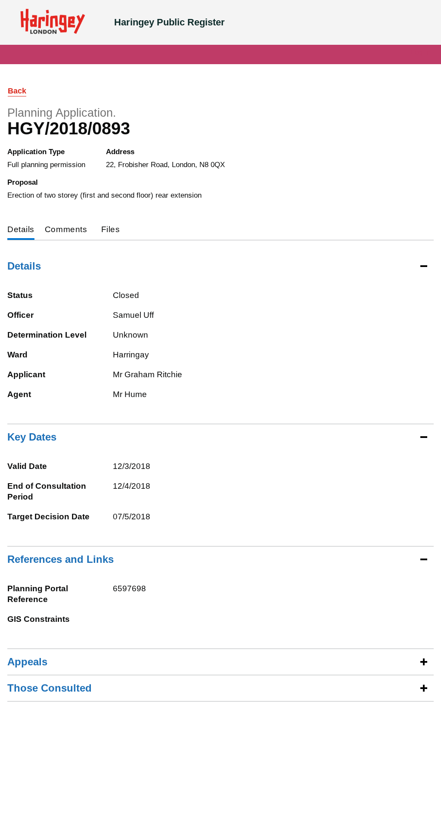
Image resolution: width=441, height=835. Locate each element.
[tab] (20, 230)
